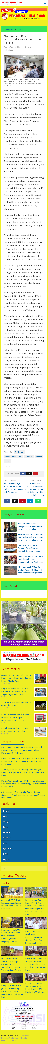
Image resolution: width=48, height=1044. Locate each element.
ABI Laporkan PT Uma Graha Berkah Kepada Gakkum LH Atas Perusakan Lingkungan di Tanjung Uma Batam (23, 795)
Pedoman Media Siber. (10, 1038)
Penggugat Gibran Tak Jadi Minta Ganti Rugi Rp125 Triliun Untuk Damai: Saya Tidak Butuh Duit (12, 991)
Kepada (6, 859)
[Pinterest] (35, 473)
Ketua (5, 827)
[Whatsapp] (38, 501)
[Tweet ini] (15, 501)
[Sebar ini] (7, 501)
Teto (7, 461)
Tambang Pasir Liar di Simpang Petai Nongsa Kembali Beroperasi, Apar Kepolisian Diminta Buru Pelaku (29, 551)
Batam (6, 811)
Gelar (5, 843)
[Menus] (45, 3)
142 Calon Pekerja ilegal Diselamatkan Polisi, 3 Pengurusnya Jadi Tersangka (13, 486)
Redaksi (24, 1038)
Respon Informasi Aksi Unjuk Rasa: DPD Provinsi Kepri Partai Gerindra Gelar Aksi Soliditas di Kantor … (35, 937)
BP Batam (19, 452)
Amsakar (6, 832)
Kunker (39, 456)
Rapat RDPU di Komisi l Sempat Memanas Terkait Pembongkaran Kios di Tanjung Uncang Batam (35, 964)
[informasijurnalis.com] (12, 2)
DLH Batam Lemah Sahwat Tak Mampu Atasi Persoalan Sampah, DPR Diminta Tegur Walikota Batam (11, 964)
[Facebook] (23, 473)
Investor (29, 456)
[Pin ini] (22, 501)
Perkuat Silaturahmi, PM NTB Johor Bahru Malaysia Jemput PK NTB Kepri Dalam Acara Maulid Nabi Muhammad (23, 761)
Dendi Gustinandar (13, 456)
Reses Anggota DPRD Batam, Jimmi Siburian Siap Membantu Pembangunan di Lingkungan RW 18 (11, 936)
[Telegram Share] (30, 501)
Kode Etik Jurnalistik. (9, 1040)
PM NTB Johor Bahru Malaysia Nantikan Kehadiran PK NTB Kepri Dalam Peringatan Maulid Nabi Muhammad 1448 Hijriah (30, 529)
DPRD (5, 854)
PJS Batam (7, 848)
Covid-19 (6, 838)
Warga (6, 821)
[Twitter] (29, 473)
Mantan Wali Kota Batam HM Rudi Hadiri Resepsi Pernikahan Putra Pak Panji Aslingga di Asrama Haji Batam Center (30, 562)
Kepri (5, 816)
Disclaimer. (25, 1036)
